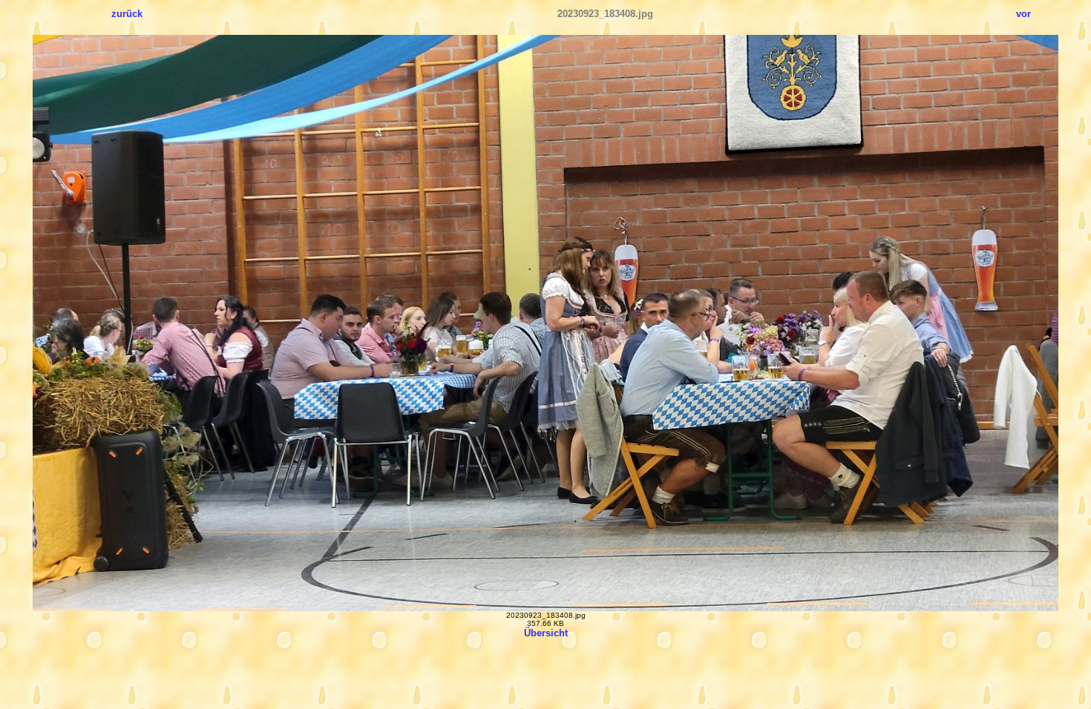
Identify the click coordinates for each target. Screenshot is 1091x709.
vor (1023, 13)
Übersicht (546, 633)
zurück (126, 13)
